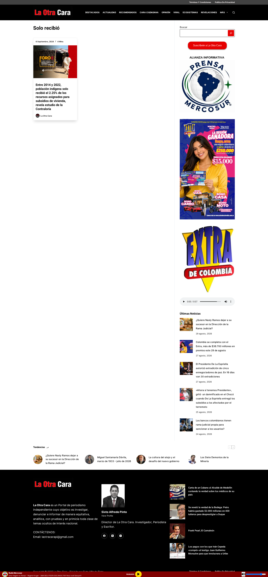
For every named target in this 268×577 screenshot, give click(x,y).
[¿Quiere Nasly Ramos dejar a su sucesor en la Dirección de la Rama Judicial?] (186, 324)
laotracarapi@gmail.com (58, 536)
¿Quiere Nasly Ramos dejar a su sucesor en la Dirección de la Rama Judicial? (214, 324)
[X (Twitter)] (113, 536)
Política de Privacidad (225, 2)
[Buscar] (233, 12)
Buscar (183, 27)
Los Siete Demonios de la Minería (214, 459)
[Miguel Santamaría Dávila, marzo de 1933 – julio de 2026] (89, 459)
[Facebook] (104, 536)
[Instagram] (121, 536)
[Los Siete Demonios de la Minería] (192, 459)
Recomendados (128, 12)
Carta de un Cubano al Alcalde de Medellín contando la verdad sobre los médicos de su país (211, 491)
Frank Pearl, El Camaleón (201, 530)
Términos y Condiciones (200, 2)
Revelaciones (209, 12)
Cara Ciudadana (149, 12)
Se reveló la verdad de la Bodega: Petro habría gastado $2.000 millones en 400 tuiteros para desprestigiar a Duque (209, 511)
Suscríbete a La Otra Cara (207, 45)
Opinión (166, 12)
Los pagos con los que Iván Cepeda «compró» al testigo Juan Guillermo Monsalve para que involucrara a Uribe (208, 550)
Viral (176, 12)
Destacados (92, 12)
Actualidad (109, 12)
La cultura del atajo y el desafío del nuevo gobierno (164, 459)
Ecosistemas (190, 12)
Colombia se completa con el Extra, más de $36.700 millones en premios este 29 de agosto (215, 346)
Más (222, 12)
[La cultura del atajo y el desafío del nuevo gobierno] (141, 459)
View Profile (107, 515)
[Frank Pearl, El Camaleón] (177, 531)
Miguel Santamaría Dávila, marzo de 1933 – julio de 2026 (114, 459)
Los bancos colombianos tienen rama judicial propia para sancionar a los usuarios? (213, 424)
